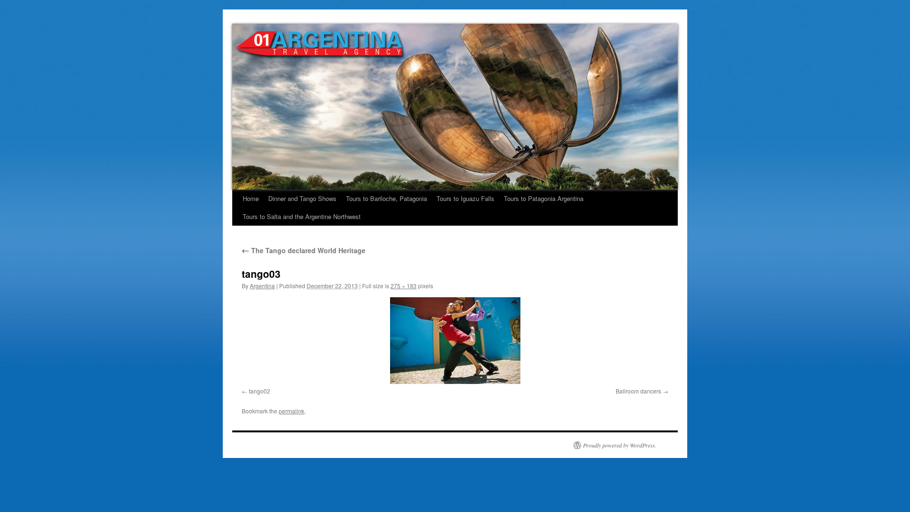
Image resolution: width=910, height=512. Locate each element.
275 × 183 (404, 286)
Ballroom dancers (638, 391)
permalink (291, 411)
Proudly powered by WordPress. (619, 445)
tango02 (259, 391)
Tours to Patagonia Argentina (543, 198)
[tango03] (455, 340)
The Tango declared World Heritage (303, 250)
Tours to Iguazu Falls (465, 198)
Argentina (262, 286)
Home (251, 198)
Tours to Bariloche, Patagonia (386, 198)
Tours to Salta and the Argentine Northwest (302, 216)
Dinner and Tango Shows (302, 198)
